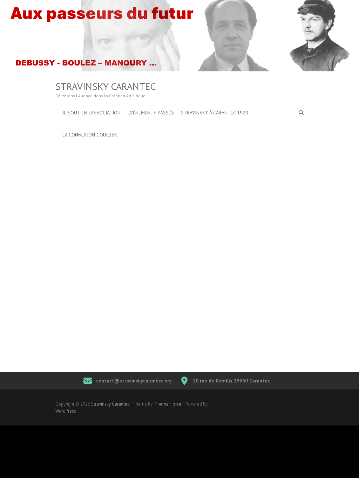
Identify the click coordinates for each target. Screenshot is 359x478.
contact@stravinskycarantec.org (134, 381)
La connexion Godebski (90, 135)
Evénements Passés (151, 113)
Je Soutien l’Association (91, 113)
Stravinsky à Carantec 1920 (214, 113)
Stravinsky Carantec (105, 86)
